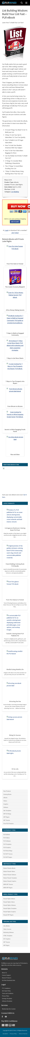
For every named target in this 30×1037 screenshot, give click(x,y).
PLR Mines (14, 1030)
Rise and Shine (15, 454)
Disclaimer (5, 1033)
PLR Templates (7, 844)
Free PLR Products (8, 823)
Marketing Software (8, 932)
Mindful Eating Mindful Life (15, 669)
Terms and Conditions (7, 993)
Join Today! (15, 233)
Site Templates (7, 810)
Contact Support (6, 975)
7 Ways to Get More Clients (15, 358)
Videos (5, 801)
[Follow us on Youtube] (6, 1017)
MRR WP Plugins (7, 887)
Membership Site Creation (9, 1009)
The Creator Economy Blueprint (15, 287)
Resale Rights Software (9, 905)
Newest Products (6, 978)
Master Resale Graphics (9, 881)
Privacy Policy (5, 996)
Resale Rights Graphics (9, 911)
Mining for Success (15, 735)
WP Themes (6, 820)
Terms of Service (23, 1033)
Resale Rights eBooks (9, 898)
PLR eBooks (6, 834)
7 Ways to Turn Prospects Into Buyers (15, 382)
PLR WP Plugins (7, 857)
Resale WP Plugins (8, 915)
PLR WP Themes (7, 854)
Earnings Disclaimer (7, 998)
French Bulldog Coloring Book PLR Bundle (15, 565)
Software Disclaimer (7, 1001)
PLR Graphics (7, 847)
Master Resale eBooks (9, 868)
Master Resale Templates (10, 878)
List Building (15, 192)
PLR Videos (6, 837)
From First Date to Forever (15, 264)
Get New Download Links (8, 980)
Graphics (5, 804)
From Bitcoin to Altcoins (15, 406)
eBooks (5, 797)
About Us (4, 972)
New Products (7, 791)
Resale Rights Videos (9, 902)
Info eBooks (6, 926)
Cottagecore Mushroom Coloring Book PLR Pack (15, 529)
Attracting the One (15, 701)
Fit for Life (15, 769)
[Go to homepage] (10, 3)
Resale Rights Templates (9, 908)
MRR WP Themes (8, 884)
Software (5, 807)
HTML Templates (7, 935)
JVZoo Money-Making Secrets (15, 310)
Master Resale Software (9, 874)
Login (6, 230)
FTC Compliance (6, 988)
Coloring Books (7, 794)
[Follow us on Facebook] (3, 1017)
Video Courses (7, 929)
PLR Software (7, 841)
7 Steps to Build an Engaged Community (15, 334)
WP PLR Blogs (7, 813)
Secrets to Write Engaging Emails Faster (15, 430)
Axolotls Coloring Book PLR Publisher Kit (15, 635)
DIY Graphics (6, 939)
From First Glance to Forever (15, 600)
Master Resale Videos (9, 871)
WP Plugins (6, 817)
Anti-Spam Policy (6, 991)
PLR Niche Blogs (7, 850)
